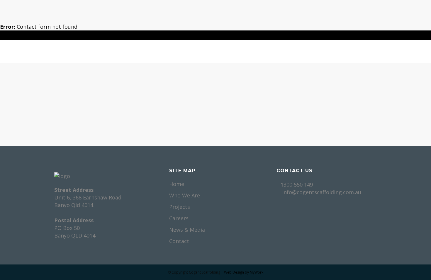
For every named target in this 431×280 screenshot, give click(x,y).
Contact (179, 241)
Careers (179, 218)
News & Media (187, 229)
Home (176, 184)
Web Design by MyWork (243, 272)
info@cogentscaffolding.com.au (321, 192)
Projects (179, 207)
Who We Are (184, 195)
